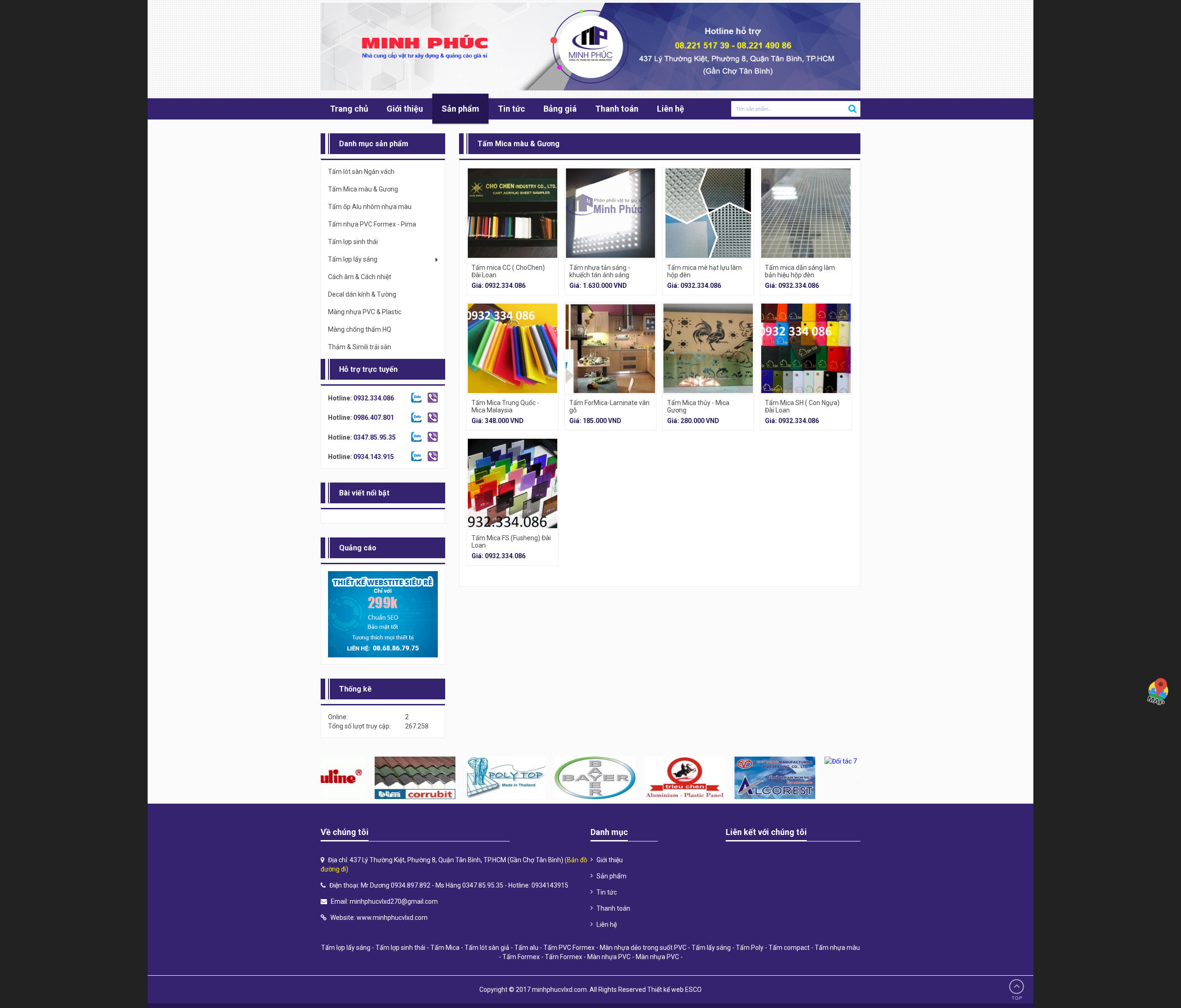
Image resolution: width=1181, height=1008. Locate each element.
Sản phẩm (460, 108)
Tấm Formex (521, 956)
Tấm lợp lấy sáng (345, 947)
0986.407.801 (373, 417)
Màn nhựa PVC (609, 956)
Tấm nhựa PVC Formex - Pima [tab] (372, 224)
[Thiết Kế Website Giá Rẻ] (383, 614)
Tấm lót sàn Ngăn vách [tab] (361, 171)
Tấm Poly (749, 947)
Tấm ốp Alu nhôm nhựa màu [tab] (370, 206)
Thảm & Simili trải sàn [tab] (359, 347)
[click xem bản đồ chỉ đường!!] (1158, 691)
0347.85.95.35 (374, 437)
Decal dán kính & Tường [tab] (362, 294)
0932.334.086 (373, 398)
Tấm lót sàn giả (487, 947)
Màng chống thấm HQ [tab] (359, 329)
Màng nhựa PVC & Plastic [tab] (364, 312)
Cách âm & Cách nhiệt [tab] (359, 276)
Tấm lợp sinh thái (400, 947)
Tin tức (511, 108)
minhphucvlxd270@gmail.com (394, 901)
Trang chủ (349, 108)
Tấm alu (526, 947)
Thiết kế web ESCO (674, 989)
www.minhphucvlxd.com (392, 917)
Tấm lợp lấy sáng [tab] (352, 259)
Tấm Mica (444, 947)
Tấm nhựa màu (837, 947)
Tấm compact (789, 947)
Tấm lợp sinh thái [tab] (353, 241)
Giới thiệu (405, 108)
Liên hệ (670, 108)
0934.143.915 (373, 456)
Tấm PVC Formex (569, 947)
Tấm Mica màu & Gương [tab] (363, 189)
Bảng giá (560, 108)
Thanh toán (616, 108)
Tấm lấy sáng (711, 947)
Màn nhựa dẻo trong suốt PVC (643, 947)
